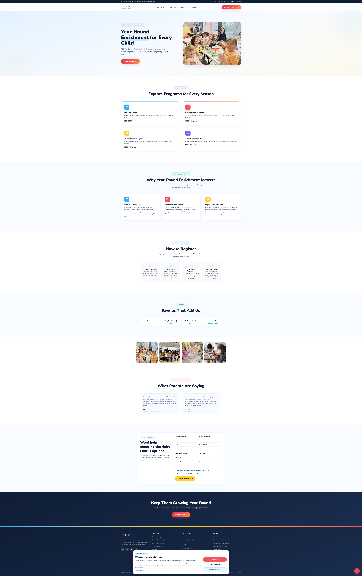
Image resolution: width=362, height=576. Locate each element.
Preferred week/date (205, 462)
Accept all (214, 559)
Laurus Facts (217, 549)
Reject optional (215, 564)
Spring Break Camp (158, 543)
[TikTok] (131, 549)
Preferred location (180, 462)
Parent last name (204, 436)
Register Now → (130, 61)
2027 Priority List (157, 546)
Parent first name (180, 436)
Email (176, 445)
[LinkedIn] (136, 549)
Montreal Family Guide (220, 546)
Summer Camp (156, 537)
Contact (194, 7)
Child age (202, 453)
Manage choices (214, 569)
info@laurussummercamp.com (146, 1)
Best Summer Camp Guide (221, 543)
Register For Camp (230, 7)
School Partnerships (189, 540)
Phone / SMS (203, 445)
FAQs (214, 540)
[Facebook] (122, 549)
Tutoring (154, 549)
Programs (159, 7)
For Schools (172, 7)
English (232, 1)
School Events (187, 537)
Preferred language (181, 453)
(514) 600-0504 (128, 1)
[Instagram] (127, 549)
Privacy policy (139, 570)
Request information (186, 478)
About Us (216, 537)
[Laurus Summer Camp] (126, 7)
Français (238, 1)
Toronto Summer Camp (159, 540)
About (183, 7)
